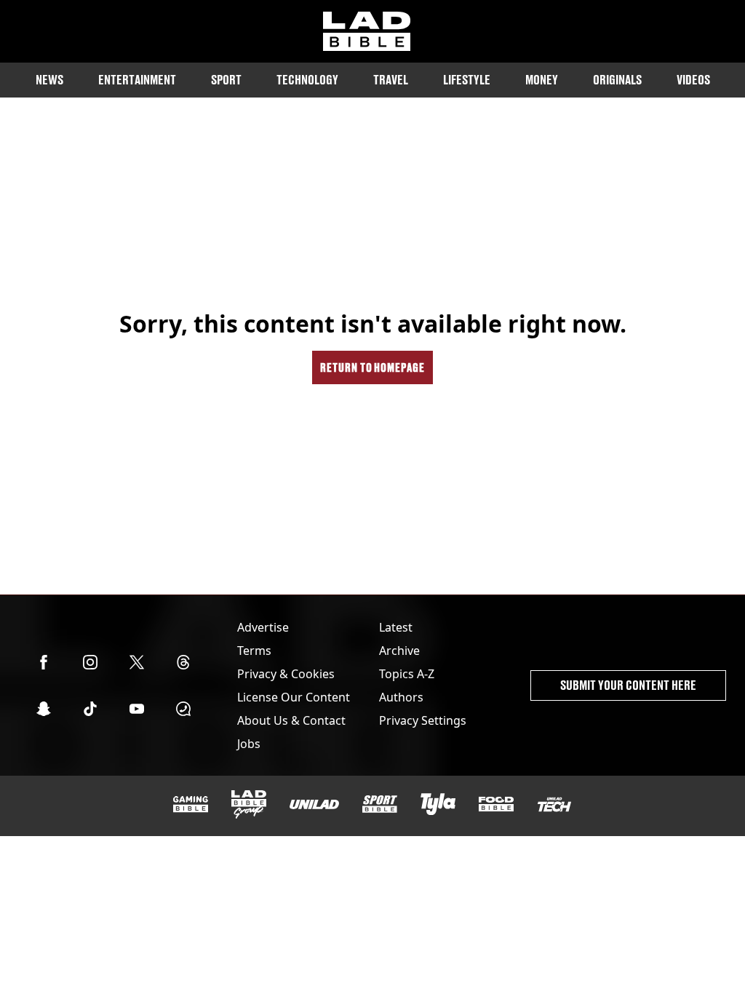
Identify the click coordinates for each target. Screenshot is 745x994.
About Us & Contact (291, 720)
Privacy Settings (422, 720)
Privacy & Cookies (286, 674)
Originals (617, 79)
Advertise (263, 627)
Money (541, 79)
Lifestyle (466, 79)
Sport (226, 79)
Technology (307, 79)
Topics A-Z (406, 674)
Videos (693, 79)
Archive (399, 651)
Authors (401, 697)
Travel (390, 79)
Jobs (248, 744)
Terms (254, 651)
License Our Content (293, 697)
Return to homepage (372, 367)
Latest (396, 627)
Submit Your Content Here (628, 685)
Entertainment (137, 79)
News (49, 79)
